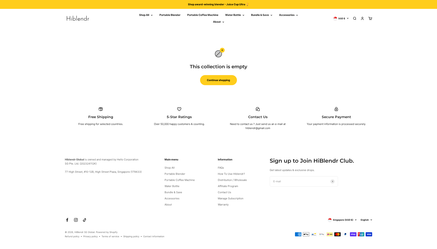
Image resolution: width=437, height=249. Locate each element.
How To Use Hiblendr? (231, 173)
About (217, 21)
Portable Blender (169, 15)
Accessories (286, 15)
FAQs (221, 167)
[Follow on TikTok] (84, 220)
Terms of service (110, 236)
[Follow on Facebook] (67, 220)
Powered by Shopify (106, 232)
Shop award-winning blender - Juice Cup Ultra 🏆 (218, 4)
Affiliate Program (228, 186)
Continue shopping (218, 80)
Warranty (223, 204)
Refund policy (72, 236)
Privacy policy (90, 236)
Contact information (153, 236)
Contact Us (224, 192)
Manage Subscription (230, 198)
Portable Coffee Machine (202, 15)
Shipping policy (131, 236)
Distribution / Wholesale (232, 180)
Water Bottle (233, 15)
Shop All (144, 15)
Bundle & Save (260, 15)
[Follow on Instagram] (76, 220)
